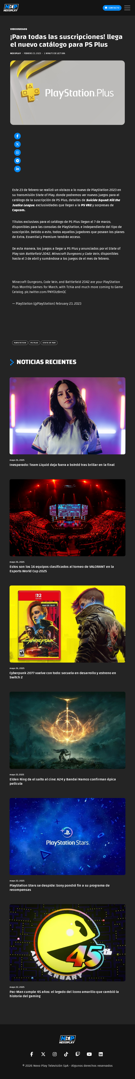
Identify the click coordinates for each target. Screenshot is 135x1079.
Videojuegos (18, 29)
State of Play (49, 342)
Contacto (113, 8)
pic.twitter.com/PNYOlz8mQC (45, 292)
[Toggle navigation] (127, 7)
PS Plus (34, 342)
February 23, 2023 (68, 304)
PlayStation (20, 342)
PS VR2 (86, 205)
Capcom (18, 210)
